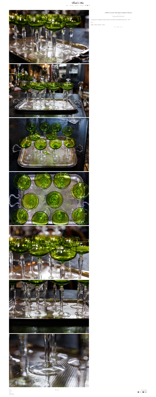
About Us (77, 5)
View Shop (72, 5)
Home (67, 5)
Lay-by (10, 392)
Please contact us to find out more (118, 16)
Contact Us (82, 5)
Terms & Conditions (11, 394)
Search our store (11, 393)
